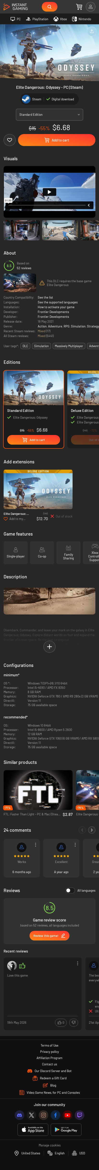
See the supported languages (58, 302)
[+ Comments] (91, 830)
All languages (86, 890)
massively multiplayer (69, 346)
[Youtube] (67, 1115)
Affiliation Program (49, 1058)
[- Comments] (82, 830)
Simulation (78, 326)
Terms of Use (49, 1045)
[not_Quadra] (12, 966)
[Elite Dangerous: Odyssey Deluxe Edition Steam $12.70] (38, 489)
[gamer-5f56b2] (94, 966)
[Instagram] (43, 1115)
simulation (41, 346)
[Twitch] (79, 1115)
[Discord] (19, 1115)
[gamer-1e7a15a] (21, 847)
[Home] (16, 7)
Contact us (49, 1064)
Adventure (55, 326)
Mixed (42, 331)
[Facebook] (55, 1115)
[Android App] (66, 1130)
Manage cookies (50, 1145)
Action (42, 326)
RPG (66, 326)
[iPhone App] (33, 1130)
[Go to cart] (79, 7)
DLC (25, 346)
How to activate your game (56, 307)
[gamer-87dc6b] (61, 847)
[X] (31, 1115)
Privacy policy (49, 1052)
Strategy (93, 326)
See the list (45, 297)
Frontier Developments (53, 312)
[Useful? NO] (73, 1023)
